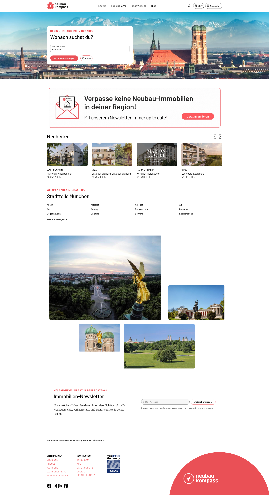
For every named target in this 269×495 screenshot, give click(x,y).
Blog (153, 5)
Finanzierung (139, 5)
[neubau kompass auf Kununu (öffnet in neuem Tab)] (113, 463)
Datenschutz (85, 467)
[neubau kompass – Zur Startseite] (57, 5)
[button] (135, 108)
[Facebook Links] (49, 486)
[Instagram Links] (55, 486)
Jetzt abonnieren (203, 401)
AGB (79, 463)
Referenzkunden (58, 475)
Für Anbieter (118, 5)
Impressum (83, 459)
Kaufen (102, 5)
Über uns (52, 459)
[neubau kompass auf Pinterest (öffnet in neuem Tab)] (66, 486)
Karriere (52, 467)
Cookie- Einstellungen (86, 473)
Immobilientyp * (58, 47)
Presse (51, 463)
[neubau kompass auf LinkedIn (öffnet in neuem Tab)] (60, 486)
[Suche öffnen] (189, 6)
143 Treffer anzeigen (64, 58)
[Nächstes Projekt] (220, 136)
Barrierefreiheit (58, 471)
